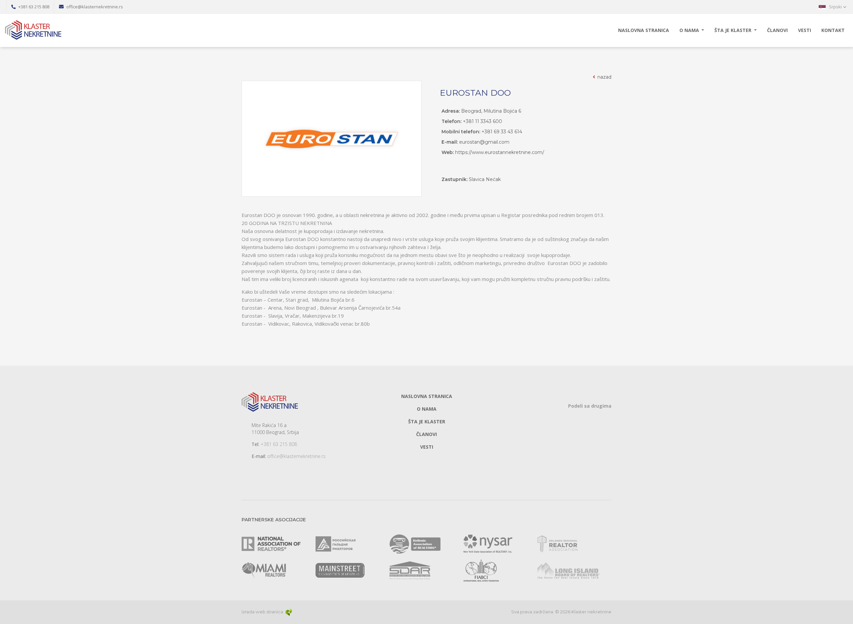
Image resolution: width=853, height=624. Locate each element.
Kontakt (833, 30)
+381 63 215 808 (279, 444)
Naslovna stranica (643, 30)
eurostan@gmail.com (484, 142)
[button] (832, 7)
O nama (689, 30)
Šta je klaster (733, 30)
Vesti (804, 30)
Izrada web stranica (263, 611)
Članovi (777, 30)
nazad (603, 77)
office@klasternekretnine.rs (296, 456)
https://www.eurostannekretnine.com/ (499, 152)
